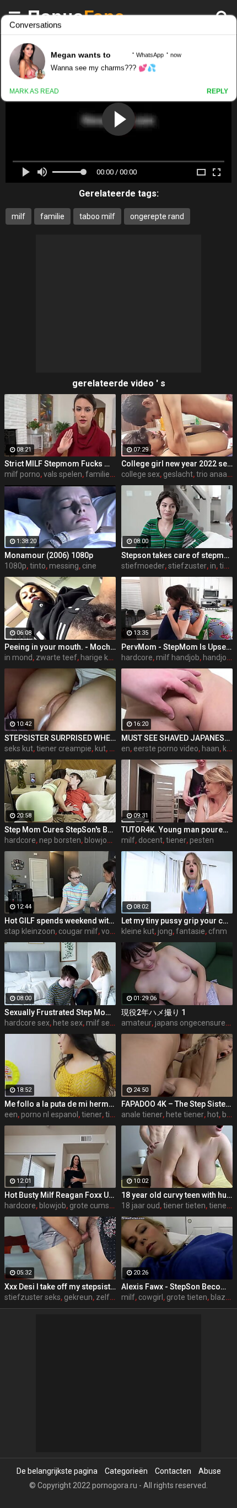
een (11, 1114)
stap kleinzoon (29, 931)
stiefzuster (187, 565)
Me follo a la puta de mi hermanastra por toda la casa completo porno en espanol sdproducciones (60, 1104)
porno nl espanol (49, 1114)
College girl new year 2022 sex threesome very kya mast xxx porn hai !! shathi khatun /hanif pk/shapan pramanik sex (177, 463)
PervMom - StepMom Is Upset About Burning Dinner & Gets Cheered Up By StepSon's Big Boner (177, 647)
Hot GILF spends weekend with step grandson (60, 920)
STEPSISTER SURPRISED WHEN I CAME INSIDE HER (60, 738)
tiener (176, 840)
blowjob (97, 840)
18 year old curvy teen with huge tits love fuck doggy (177, 1195)
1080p (15, 565)
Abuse (209, 1471)
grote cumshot (95, 1205)
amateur (136, 1022)
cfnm (217, 931)
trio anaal (212, 474)
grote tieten (186, 1297)
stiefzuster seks (32, 1297)
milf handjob (178, 657)
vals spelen (63, 474)
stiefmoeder (143, 565)
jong (165, 931)
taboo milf (97, 216)
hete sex (68, 1022)
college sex (140, 474)
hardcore (137, 657)
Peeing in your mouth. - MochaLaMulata (60, 647)
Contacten (173, 1471)
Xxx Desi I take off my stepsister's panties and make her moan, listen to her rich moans (60, 1286)
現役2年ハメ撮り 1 (153, 1012)
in (213, 565)
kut (100, 748)
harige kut (97, 657)
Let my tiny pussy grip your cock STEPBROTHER (177, 920)
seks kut (18, 748)
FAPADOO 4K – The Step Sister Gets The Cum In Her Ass (177, 1104)
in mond (18, 657)
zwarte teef (56, 657)
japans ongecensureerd (196, 1022)
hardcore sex (27, 1022)
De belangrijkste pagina (57, 1471)
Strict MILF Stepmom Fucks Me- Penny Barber (60, 463)
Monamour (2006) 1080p (48, 555)
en (125, 748)
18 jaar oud (140, 1205)
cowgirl (150, 1297)
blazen (222, 1297)
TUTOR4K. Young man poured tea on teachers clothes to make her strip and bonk (177, 829)
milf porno (22, 474)
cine (89, 565)
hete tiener (185, 1114)
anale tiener (142, 1114)
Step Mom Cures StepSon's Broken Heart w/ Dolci (60, 829)
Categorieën (126, 1471)
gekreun (78, 1297)
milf (18, 216)
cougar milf (78, 931)
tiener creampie (63, 748)
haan (210, 748)
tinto (38, 565)
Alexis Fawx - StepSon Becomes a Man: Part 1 (177, 1286)
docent (150, 840)
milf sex (100, 1022)
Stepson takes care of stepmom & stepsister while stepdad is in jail (177, 555)
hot (213, 1114)
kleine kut (137, 931)
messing (64, 565)
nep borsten (60, 840)
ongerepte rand (157, 216)
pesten (202, 840)
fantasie (190, 931)
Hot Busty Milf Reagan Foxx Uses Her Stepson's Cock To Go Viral (60, 1195)
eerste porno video (165, 748)
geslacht (178, 474)
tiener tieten (184, 1205)
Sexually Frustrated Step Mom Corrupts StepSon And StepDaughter (60, 1012)
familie (52, 216)
